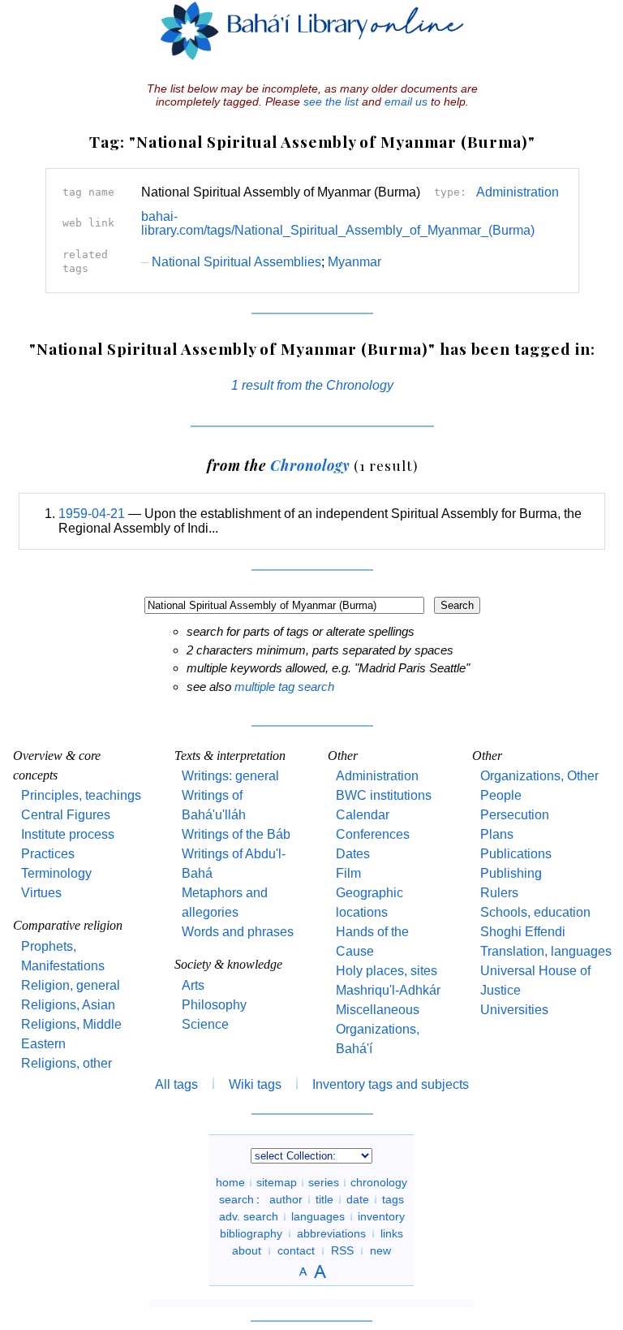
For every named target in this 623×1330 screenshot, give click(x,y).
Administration (517, 192)
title (324, 1199)
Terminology (56, 873)
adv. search (248, 1216)
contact (296, 1250)
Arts (193, 985)
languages (318, 1216)
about (246, 1250)
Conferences (373, 834)
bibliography (251, 1233)
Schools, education (535, 912)
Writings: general (230, 776)
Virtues (41, 893)
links (391, 1233)
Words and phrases (238, 932)
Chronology (310, 465)
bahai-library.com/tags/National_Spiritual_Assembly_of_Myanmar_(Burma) (338, 223)
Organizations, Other (539, 776)
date (357, 1199)
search (236, 1199)
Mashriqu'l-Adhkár (388, 990)
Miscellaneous (377, 1010)
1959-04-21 (91, 513)
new (380, 1250)
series (323, 1182)
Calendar (362, 815)
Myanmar (354, 262)
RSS (342, 1250)
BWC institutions (384, 795)
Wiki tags (255, 1084)
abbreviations (331, 1233)
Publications (516, 854)
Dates (353, 854)
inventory (381, 1216)
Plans (496, 834)
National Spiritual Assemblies (231, 262)
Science (205, 1024)
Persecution (514, 815)
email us (406, 101)
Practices (48, 854)
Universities (514, 1010)
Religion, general (70, 985)
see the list (331, 101)
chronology (378, 1182)
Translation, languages (546, 951)
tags (393, 1199)
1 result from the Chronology (312, 385)
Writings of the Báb (236, 834)
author (286, 1199)
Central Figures (65, 815)
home (230, 1182)
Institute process (67, 834)
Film (348, 873)
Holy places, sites (386, 971)
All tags (176, 1084)
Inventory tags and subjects (390, 1084)
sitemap (276, 1182)
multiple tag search (284, 686)
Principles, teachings (81, 795)
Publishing (511, 873)
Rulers (499, 893)
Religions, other (66, 1063)
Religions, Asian (68, 1005)
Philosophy (214, 1005)
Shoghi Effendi (522, 932)
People (501, 795)
